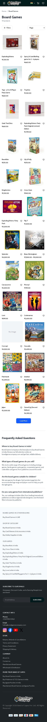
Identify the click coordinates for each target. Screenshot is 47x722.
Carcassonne (6, 285)
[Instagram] (5, 630)
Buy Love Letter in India (11, 570)
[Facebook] (10, 630)
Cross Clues (28, 190)
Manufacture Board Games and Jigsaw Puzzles (19, 686)
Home (4, 11)
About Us (6, 658)
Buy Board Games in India (11, 528)
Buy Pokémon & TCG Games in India (15, 679)
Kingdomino (6, 190)
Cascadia (27, 346)
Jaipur (3, 407)
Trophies (27, 90)
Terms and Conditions (10, 643)
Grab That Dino (7, 123)
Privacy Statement (9, 646)
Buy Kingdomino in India (11, 567)
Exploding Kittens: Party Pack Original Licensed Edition (32, 126)
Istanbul (27, 377)
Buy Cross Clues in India (11, 549)
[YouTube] (16, 630)
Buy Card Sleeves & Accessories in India (16, 531)
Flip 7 (26, 221)
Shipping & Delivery (9, 649)
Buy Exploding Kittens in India (13, 553)
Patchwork (5, 377)
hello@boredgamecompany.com (14, 625)
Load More (23, 421)
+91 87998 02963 (9, 619)
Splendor (5, 254)
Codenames (28, 315)
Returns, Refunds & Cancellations (14, 640)
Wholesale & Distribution (11, 668)
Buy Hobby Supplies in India (12, 535)
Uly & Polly (27, 159)
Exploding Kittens (8, 56)
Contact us (6, 661)
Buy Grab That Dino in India (12, 563)
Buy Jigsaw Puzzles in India (12, 683)
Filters (9, 28)
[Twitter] (21, 630)
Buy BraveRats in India (10, 546)
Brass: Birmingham (30, 254)
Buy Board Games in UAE (11, 517)
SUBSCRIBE (37, 600)
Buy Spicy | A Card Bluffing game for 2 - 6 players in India (22, 574)
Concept (5, 346)
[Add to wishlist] (21, 56)
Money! (26, 285)
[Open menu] (4, 3)
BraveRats (5, 159)
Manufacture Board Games (12, 664)
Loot (3, 315)
